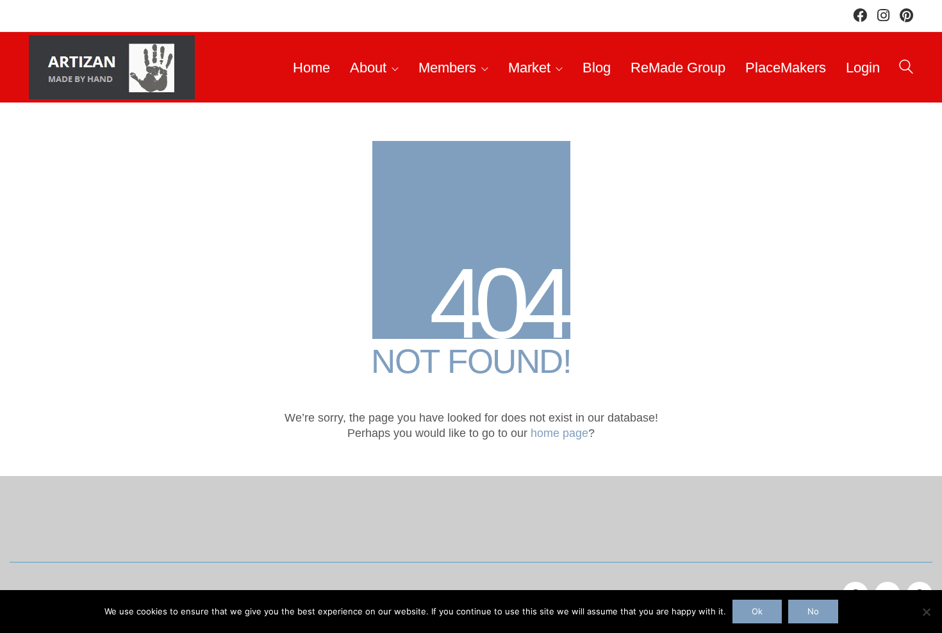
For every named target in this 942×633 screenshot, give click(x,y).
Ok (757, 611)
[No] (926, 611)
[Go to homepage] (112, 67)
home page (559, 433)
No (813, 611)
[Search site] (906, 69)
